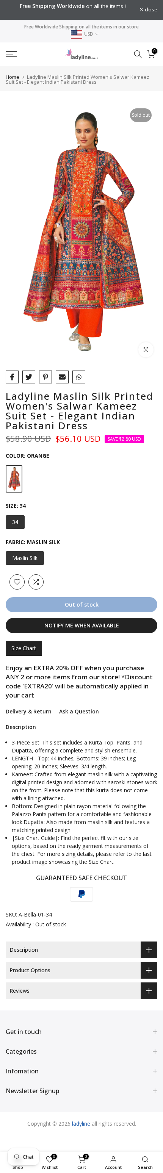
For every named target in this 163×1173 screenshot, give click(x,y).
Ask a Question (79, 711)
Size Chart (23, 648)
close (150, 10)
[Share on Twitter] (28, 377)
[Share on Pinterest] (45, 377)
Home (12, 77)
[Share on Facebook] (12, 377)
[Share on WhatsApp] (78, 377)
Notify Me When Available (81, 625)
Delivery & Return (29, 711)
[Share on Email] (62, 377)
